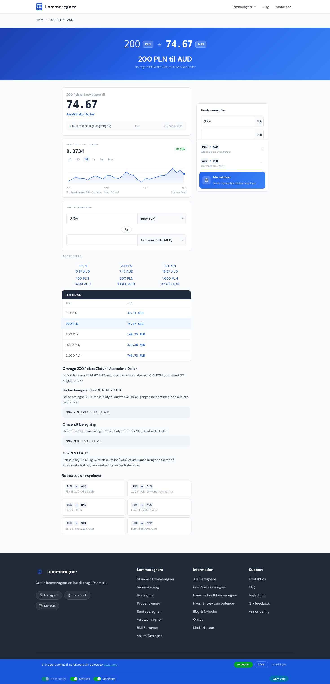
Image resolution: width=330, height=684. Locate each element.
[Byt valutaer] (126, 229)
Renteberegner (149, 611)
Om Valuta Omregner (209, 587)
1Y (94, 159)
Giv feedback (259, 603)
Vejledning (257, 595)
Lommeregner (242, 7)
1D (70, 159)
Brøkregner (146, 595)
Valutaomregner (149, 619)
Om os (198, 619)
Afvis (261, 664)
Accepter (243, 664)
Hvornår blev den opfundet (214, 603)
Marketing (108, 679)
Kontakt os (283, 7)
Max (110, 159)
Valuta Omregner (150, 635)
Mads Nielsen (203, 627)
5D (78, 159)
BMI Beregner (147, 627)
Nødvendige (58, 679)
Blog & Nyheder (205, 611)
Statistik (84, 679)
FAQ (252, 587)
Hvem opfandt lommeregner (215, 595)
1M (86, 159)
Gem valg (279, 679)
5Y (101, 159)
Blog (266, 7)
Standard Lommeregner (155, 579)
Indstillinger (279, 664)
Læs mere (110, 664)
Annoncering (259, 611)
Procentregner (148, 603)
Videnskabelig (148, 587)
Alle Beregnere (204, 579)
